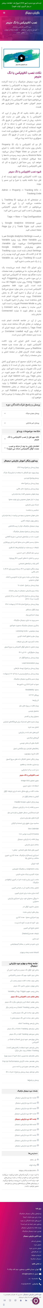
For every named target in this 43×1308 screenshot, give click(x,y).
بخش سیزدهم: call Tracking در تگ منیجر (24, 1034)
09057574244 (26, 1284)
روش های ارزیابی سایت (31, 912)
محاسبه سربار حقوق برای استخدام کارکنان (25, 823)
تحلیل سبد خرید (33, 727)
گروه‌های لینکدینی (33, 738)
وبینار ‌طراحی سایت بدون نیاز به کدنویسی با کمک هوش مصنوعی (22, 579)
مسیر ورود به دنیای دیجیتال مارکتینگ (26, 620)
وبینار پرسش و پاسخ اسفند (30, 483)
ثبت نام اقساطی (36, 1252)
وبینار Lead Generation (30, 663)
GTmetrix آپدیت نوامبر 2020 (29, 834)
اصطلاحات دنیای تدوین (31, 786)
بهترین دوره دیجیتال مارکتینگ (31, 1231)
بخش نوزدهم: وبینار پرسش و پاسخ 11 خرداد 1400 (22, 1072)
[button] (21, 413)
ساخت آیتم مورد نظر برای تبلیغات (28, 641)
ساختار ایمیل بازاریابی (32, 844)
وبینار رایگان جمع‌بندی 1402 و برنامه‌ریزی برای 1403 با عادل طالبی (21, 570)
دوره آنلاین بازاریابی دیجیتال (22, 27)
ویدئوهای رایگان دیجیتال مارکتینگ (30, 1213)
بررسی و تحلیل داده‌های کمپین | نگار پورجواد (24, 558)
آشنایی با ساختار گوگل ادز (30, 796)
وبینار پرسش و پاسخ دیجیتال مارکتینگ (26, 531)
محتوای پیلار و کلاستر (31, 716)
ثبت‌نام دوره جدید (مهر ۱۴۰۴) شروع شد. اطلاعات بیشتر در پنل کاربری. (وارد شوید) (21, 5)
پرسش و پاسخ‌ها (33, 1080)
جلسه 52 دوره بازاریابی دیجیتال (25, 1108)
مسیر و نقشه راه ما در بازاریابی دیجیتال (26, 807)
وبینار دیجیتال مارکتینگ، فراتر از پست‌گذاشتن (23, 526)
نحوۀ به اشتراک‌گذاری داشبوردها (28, 684)
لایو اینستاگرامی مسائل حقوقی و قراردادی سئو (23, 812)
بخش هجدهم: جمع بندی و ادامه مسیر (25, 1066)
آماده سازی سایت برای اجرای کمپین (27, 893)
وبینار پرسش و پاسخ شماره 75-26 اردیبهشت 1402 (22, 604)
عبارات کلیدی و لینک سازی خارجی (27, 874)
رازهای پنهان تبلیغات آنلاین (30, 521)
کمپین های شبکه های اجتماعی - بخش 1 (25, 850)
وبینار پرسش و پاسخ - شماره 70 (28, 585)
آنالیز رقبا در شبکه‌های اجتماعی (29, 563)
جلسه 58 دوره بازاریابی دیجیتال (25, 1140)
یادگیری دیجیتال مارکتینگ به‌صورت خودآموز (24, 625)
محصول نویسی (33, 711)
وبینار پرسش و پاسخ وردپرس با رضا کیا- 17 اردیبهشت (21, 673)
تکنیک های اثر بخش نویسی (29, 743)
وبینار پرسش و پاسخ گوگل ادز (29, 657)
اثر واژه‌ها (35, 700)
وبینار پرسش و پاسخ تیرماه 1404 (28, 467)
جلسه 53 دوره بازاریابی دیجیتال (25, 1113)
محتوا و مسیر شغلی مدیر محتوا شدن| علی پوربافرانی (21, 542)
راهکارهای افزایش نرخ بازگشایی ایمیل (26, 748)
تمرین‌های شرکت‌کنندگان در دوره (31, 1220)
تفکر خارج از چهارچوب (31, 754)
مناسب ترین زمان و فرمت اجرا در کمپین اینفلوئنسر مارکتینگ (22, 881)
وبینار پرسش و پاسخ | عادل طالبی (27, 488)
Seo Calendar (33, 828)
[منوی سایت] (4, 13)
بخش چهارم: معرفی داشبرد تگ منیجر (26, 986)
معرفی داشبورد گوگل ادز (31, 906)
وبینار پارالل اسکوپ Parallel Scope (26, 802)
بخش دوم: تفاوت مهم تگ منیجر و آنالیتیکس (23, 975)
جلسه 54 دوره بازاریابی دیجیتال (25, 1119)
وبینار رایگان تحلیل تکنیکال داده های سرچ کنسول (22, 759)
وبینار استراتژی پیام (32, 615)
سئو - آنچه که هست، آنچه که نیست (27, 923)
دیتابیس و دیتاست (32, 510)
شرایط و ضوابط (36, 1255)
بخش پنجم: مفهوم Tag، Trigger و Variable (23, 991)
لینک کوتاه (32, 1165)
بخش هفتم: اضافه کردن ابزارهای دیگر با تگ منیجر (22, 1002)
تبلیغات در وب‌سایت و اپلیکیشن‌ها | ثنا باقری (24, 547)
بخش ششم (20, 32)
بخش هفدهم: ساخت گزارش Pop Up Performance (20, 1061)
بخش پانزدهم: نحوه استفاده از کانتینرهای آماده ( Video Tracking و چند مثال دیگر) (23, 1049)
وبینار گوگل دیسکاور (32, 609)
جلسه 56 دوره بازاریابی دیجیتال (25, 1130)
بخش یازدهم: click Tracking (28, 1023)
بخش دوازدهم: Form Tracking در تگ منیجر (23, 1028)
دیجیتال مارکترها (36, 1259)
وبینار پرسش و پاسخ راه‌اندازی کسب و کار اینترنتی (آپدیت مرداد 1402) (22, 597)
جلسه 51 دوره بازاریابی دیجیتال (25, 1103)
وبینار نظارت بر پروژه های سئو (29, 705)
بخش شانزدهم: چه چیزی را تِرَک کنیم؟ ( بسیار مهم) (21, 1056)
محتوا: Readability (32, 689)
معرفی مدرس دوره (35, 1248)
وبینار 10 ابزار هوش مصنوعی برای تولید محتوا (24, 499)
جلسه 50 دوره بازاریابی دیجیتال (25, 1097)
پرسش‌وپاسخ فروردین (31, 478)
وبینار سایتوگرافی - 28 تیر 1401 (29, 652)
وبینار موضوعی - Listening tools (27, 631)
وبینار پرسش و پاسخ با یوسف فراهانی (26, 668)
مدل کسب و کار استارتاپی (30, 770)
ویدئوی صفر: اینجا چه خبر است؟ (31, 1224)
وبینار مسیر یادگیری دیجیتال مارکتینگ (26, 679)
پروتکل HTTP (34, 695)
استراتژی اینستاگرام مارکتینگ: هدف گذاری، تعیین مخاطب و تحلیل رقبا (22, 857)
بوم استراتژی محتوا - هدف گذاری (27, 917)
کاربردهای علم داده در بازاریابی (29, 732)
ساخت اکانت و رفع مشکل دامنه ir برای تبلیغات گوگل (21, 791)
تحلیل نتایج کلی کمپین (31, 928)
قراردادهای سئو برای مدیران (29, 818)
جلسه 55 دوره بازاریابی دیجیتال (25, 1124)
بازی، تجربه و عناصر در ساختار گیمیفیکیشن (24, 944)
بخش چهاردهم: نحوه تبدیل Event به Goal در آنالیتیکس (23, 1041)
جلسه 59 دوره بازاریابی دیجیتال (25, 1146)
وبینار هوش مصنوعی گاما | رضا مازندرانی (25, 494)
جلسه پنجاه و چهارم (11, 30)
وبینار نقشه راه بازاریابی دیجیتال (28, 839)
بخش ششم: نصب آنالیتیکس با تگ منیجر (25, 996)
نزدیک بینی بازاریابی (32, 504)
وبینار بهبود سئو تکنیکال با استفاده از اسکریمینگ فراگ (21, 472)
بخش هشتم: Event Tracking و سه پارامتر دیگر (22, 1007)
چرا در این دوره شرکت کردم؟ (32, 1217)
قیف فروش (35, 863)
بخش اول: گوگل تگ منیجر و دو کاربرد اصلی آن (23, 970)
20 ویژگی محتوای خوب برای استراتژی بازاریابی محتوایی (23, 900)
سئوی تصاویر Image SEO (30, 780)
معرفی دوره (37, 1245)
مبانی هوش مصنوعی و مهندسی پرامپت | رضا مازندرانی (20, 515)
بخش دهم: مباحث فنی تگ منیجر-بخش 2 (24, 1018)
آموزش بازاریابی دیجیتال (29, 30)
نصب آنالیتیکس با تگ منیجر (29, 775)
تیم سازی (35, 938)
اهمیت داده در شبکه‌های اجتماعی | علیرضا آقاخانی (22, 537)
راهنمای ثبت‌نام (36, 1241)
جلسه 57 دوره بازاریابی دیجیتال (25, 1135)
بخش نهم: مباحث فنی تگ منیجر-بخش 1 (25, 1012)
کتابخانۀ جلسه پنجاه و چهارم (29, 952)
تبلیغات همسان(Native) (30, 933)
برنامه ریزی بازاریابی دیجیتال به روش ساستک (24, 590)
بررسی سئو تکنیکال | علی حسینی (28, 553)
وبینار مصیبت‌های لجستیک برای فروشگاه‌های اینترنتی (21, 721)
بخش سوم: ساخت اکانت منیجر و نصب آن (24, 980)
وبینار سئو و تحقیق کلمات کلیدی (28, 636)
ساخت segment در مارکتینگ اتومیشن (25, 869)
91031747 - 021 (33, 1279)
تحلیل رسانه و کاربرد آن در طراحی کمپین (25, 888)
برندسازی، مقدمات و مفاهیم (29, 764)
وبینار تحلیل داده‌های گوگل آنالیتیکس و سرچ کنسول (21, 647)
